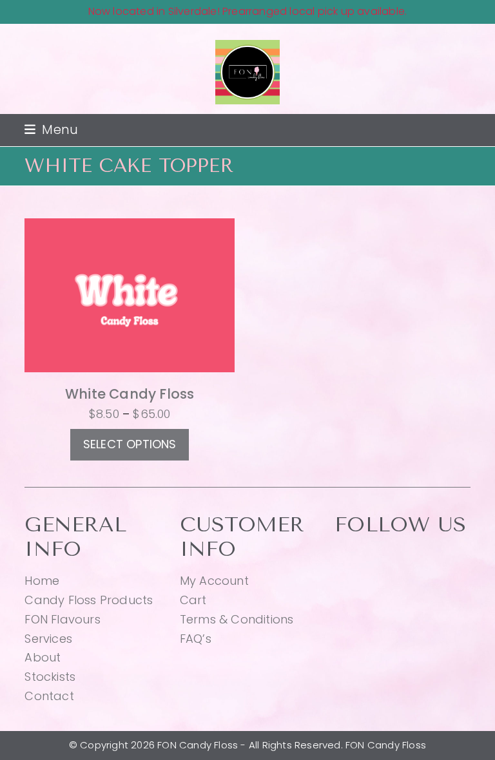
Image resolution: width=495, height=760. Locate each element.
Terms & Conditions (237, 619)
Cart (193, 600)
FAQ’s (195, 639)
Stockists (49, 677)
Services (48, 639)
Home (41, 581)
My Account (214, 581)
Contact (48, 696)
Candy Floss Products (88, 600)
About (42, 657)
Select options (130, 444)
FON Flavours (62, 619)
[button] (51, 129)
